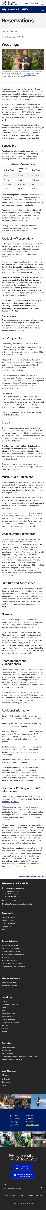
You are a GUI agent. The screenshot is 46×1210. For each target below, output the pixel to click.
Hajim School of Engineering (12, 948)
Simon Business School (10, 960)
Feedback (6, 1195)
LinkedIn (31, 1122)
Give (36, 3)
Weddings (21, 37)
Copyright (22, 1195)
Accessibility (6, 1050)
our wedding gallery (30, 75)
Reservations (12, 37)
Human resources (8, 1013)
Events (7, 1079)
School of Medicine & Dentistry (13, 954)
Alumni (4, 929)
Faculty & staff (7, 926)
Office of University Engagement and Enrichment (19, 1056)
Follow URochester (32, 1125)
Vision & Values (7, 1053)
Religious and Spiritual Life (15, 9)
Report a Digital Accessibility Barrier (31, 876)
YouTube (31, 1116)
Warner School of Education (12, 963)
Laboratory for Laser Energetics (13, 966)
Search (4, 1185)
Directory (5, 1010)
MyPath (4, 1031)
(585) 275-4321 (11, 900)
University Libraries (9, 982)
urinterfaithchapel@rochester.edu (29, 109)
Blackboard (6, 1025)
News (6, 1075)
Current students (8, 920)
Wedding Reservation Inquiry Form (19, 246)
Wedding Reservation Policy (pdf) (28, 290)
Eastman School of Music (11, 951)
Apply (27, 3)
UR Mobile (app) (7, 1016)
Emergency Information (35, 1195)
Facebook (15, 1116)
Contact (4, 1007)
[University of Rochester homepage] (9, 3)
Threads (16, 1125)
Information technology (10, 1022)
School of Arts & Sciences (11, 945)
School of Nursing (8, 957)
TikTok (30, 1119)
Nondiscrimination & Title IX (12, 1059)
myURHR (5, 1028)
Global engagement (9, 1047)
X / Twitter (16, 1119)
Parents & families (8, 923)
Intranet (4, 1001)
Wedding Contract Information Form (19, 267)
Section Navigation (10, 32)
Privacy (14, 1195)
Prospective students (9, 917)
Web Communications (10, 1004)
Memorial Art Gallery (9, 985)
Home (4, 37)
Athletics (7, 1082)
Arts (6, 1086)
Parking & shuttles (8, 1019)
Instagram (16, 1122)
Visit (31, 3)
